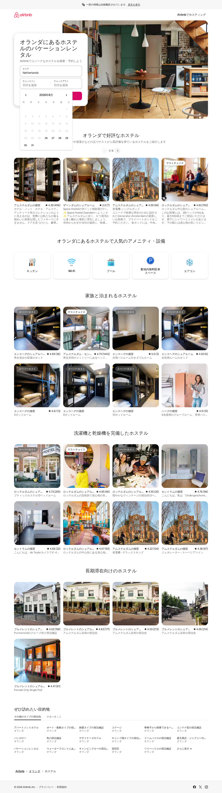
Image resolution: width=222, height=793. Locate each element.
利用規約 (62, 787)
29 (66, 138)
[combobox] (51, 73)
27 (53, 138)
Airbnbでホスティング (191, 15)
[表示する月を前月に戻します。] (26, 95)
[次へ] (117, 151)
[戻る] (104, 151)
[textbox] (35, 85)
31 (32, 145)
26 (46, 138)
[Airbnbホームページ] (23, 14)
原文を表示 (134, 4)
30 (25, 145)
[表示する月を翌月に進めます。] (66, 95)
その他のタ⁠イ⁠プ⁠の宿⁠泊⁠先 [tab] (27, 716)
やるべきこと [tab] (54, 716)
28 (59, 138)
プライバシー (46, 787)
